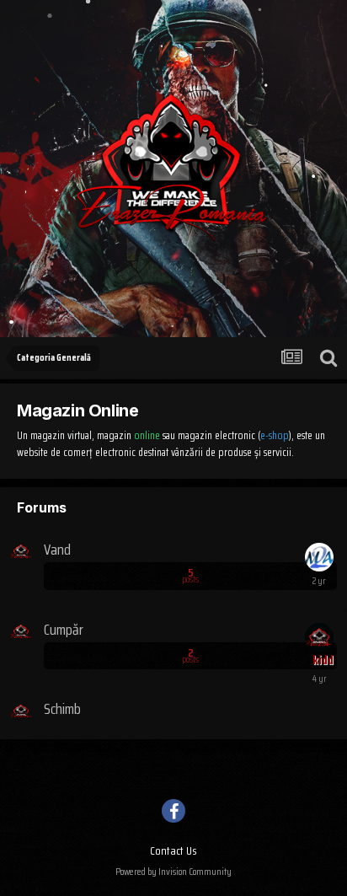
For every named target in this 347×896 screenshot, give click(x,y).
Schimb (62, 708)
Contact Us (173, 850)
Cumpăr (63, 629)
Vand (57, 549)
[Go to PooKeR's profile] (319, 557)
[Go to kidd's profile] (319, 637)
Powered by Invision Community (173, 871)
